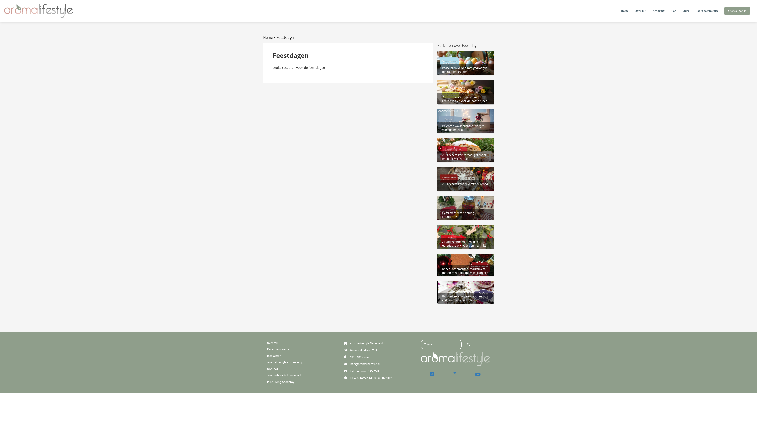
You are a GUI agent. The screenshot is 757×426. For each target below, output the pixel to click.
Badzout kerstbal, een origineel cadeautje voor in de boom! (460, 285)
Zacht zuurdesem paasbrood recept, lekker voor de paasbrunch (464, 84)
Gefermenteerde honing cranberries (464, 198)
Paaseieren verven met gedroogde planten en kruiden (463, 55)
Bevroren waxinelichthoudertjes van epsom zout (464, 113)
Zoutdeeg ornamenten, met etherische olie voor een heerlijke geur (462, 231)
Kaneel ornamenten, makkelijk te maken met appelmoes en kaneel (462, 258)
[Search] (468, 344)
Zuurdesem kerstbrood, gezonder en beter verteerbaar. (464, 142)
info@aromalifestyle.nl (365, 364)
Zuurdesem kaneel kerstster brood (463, 169)
